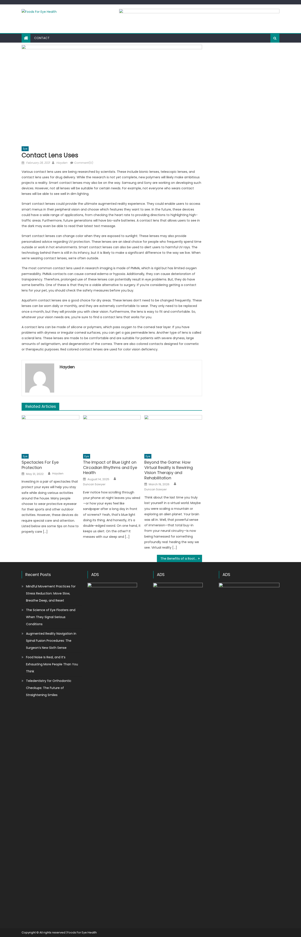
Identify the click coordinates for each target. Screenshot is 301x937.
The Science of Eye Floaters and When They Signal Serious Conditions (50, 617)
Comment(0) (83, 163)
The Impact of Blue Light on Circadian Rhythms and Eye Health (110, 467)
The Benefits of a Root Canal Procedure (181, 558)
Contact (42, 38)
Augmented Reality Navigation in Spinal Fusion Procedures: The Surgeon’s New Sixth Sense (51, 640)
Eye (25, 149)
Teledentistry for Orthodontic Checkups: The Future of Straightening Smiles (48, 688)
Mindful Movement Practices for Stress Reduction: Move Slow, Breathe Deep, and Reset (51, 593)
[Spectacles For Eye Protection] (50, 433)
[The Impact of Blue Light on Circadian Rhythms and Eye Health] (112, 433)
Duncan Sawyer (94, 484)
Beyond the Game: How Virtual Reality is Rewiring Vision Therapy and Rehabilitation (168, 470)
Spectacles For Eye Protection (40, 465)
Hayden (61, 163)
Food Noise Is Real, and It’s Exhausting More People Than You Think (52, 664)
